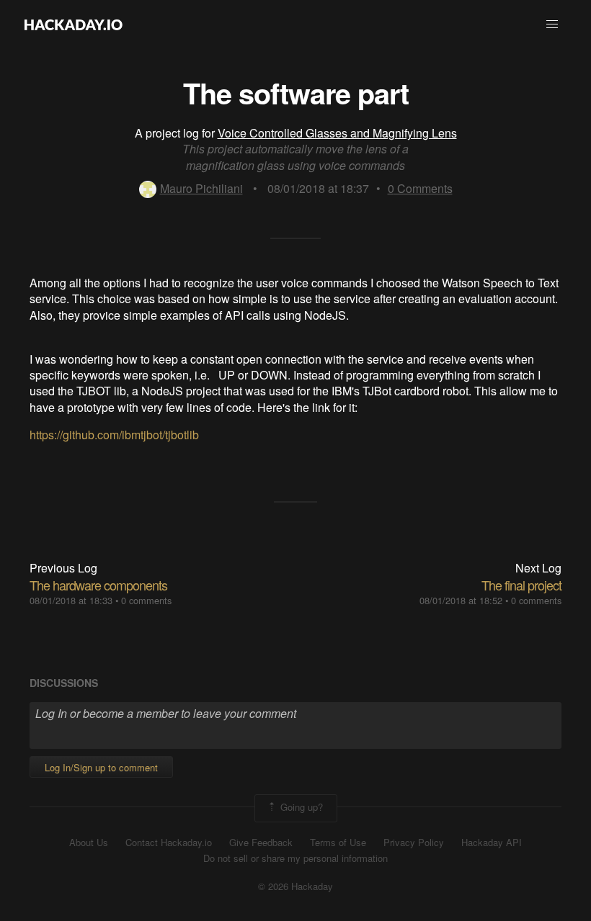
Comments (420, 188)
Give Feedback (261, 842)
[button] (552, 24)
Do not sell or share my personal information (295, 858)
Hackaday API (491, 842)
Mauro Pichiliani (201, 188)
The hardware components (98, 584)
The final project (521, 584)
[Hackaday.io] (73, 24)
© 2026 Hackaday (295, 886)
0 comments (146, 600)
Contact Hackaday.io (168, 842)
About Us (88, 842)
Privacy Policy (413, 842)
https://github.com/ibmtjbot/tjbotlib (114, 434)
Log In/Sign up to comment (101, 767)
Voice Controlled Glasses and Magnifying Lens (337, 133)
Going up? (300, 807)
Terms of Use (338, 842)
